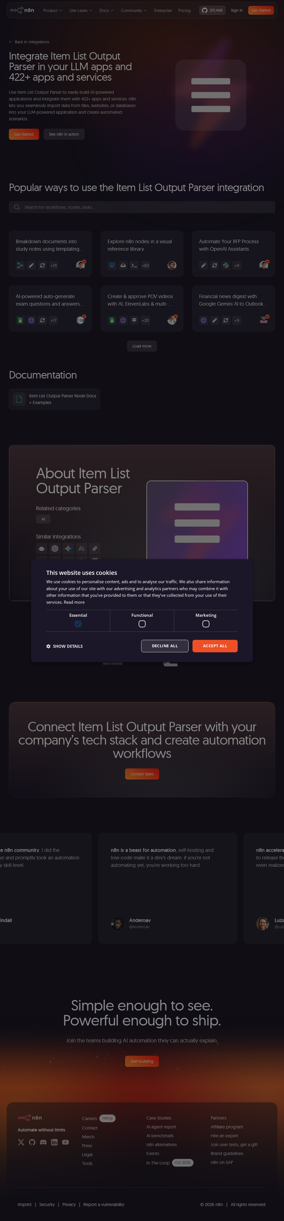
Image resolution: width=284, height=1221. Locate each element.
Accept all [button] (215, 646)
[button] (64, 646)
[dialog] (142, 610)
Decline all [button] (165, 646)
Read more (74, 602)
